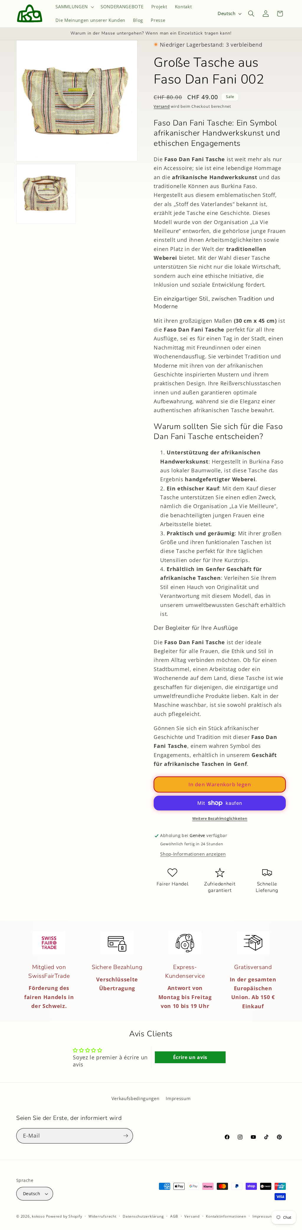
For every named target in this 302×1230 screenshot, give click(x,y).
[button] (74, 7)
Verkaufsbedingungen (135, 1098)
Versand (162, 106)
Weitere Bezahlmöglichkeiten (219, 818)
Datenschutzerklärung (143, 1216)
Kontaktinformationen (226, 1216)
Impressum (178, 1098)
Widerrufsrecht (102, 1216)
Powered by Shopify (64, 1216)
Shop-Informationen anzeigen (193, 854)
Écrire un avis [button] (190, 1057)
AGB (174, 1216)
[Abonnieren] (126, 1135)
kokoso (38, 1216)
